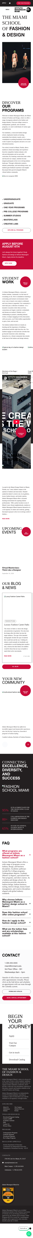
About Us (6, 1107)
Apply (4, 3)
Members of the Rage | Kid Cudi (9, 372)
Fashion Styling (8, 377)
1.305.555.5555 (11, 963)
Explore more (25, 692)
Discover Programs (24, 84)
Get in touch (14, 1052)
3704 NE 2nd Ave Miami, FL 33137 (15, 1159)
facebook (4, 1175)
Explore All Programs (15, 230)
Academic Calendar (8, 1120)
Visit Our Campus (13, 1044)
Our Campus (18, 1107)
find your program (23, 3)
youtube (22, 1175)
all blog (15, 666)
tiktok (13, 1175)
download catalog (15, 991)
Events (16, 1110)
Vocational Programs (9, 1136)
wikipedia (27, 1175)
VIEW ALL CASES (25, 283)
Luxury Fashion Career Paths (16, 625)
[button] (28, 744)
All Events (26, 533)
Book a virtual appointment (16, 998)
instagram (8, 1175)
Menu (7, 9)
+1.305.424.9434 (18, 1166)
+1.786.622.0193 (16, 1170)
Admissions (6, 1109)
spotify (4, 1180)
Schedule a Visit (21, 434)
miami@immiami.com (11, 1162)
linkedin (18, 1175)
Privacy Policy (7, 1126)
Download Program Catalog (11, 1117)
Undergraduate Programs (10, 1132)
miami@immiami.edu (13, 966)
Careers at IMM (7, 1119)
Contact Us (6, 1124)
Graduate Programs (8, 1134)
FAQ (4, 1122)
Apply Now (8, 263)
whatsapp (10, 3)
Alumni (5, 1110)
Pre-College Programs (9, 1138)
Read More (5, 519)
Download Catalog (17, 1059)
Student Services (19, 1109)
